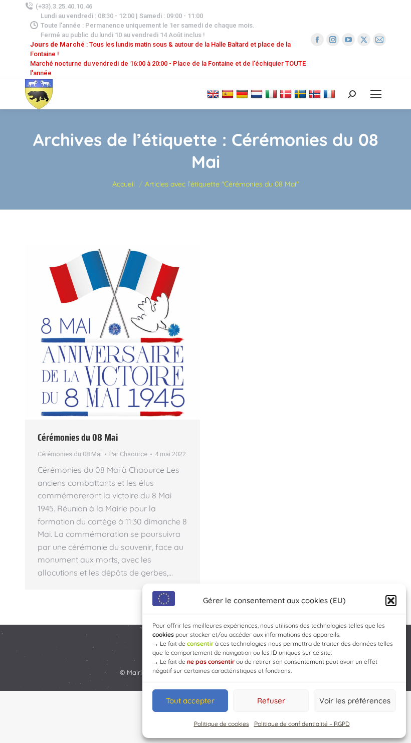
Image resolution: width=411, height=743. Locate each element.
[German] (243, 93)
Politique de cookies (221, 723)
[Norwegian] (316, 93)
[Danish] (287, 93)
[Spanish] (229, 93)
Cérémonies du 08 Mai (78, 437)
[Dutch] (258, 93)
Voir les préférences (354, 700)
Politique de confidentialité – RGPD (302, 723)
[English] (214, 93)
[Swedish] (301, 93)
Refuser (271, 700)
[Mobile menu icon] (376, 94)
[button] (391, 601)
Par (128, 454)
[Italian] (272, 93)
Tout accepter (190, 700)
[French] (330, 93)
